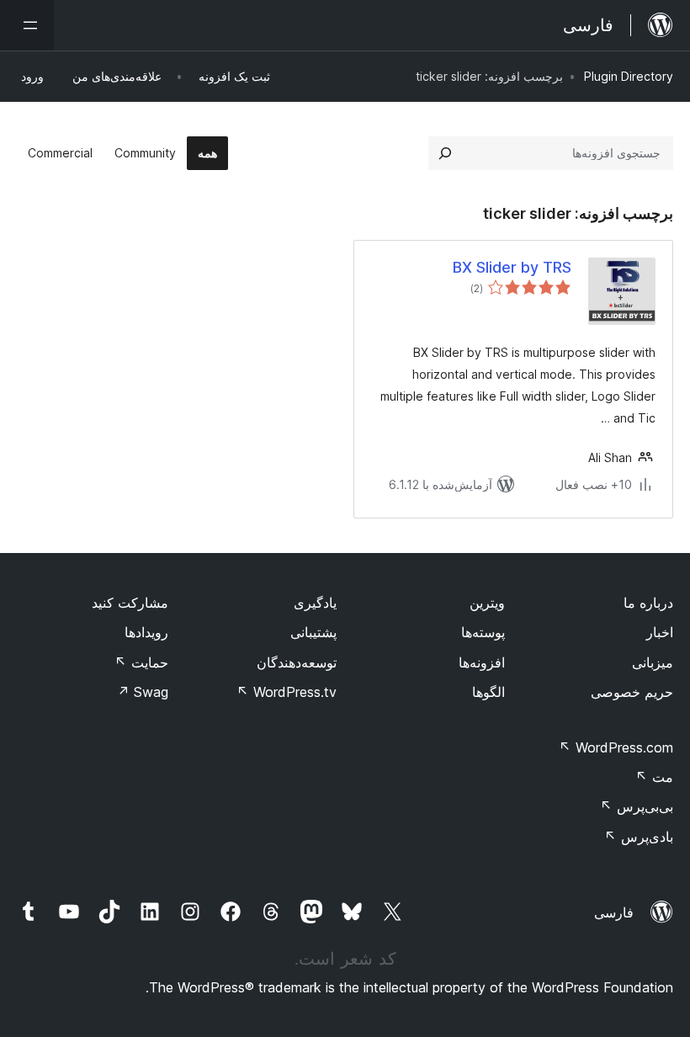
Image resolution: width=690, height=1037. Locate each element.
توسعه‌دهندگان (297, 662)
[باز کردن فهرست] (27, 25)
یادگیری (315, 602)
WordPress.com (616, 747)
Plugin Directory (628, 76)
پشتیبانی (313, 632)
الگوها (488, 691)
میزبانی (652, 662)
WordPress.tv (286, 691)
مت (654, 776)
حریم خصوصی (632, 691)
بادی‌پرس (638, 836)
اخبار (659, 632)
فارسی (614, 912)
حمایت (141, 662)
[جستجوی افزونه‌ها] (445, 153)
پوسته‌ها (483, 632)
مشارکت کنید (130, 602)
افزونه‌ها (482, 662)
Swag (142, 691)
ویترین (487, 602)
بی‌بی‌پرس (636, 806)
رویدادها (146, 632)
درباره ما (648, 602)
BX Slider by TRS (512, 267)
